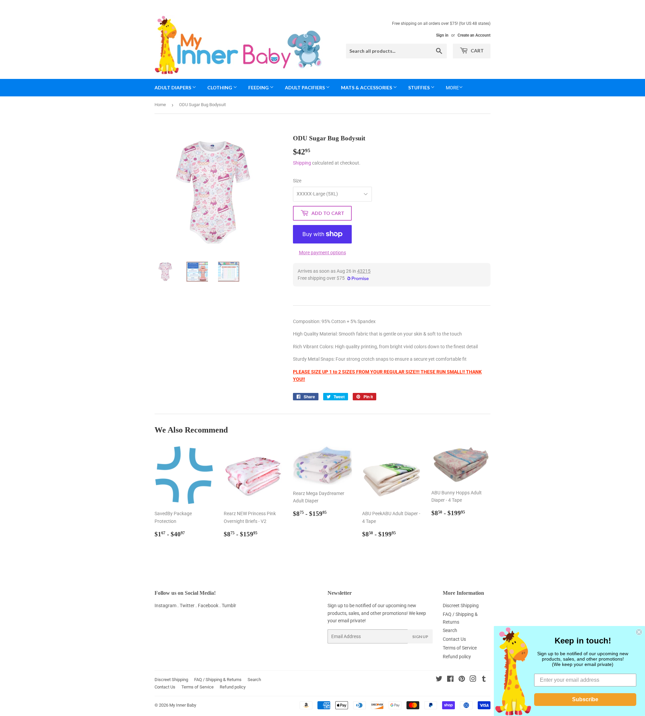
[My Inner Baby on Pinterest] (461, 679)
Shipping (302, 163)
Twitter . (189, 605)
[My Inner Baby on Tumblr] (484, 679)
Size (297, 180)
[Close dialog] (639, 632)
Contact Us (454, 639)
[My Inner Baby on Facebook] (450, 679)
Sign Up (420, 636)
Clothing (220, 87)
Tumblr (229, 605)
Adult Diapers (173, 87)
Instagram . (167, 605)
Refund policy (457, 656)
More (452, 87)
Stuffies (419, 87)
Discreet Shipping (461, 605)
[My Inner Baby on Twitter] (439, 679)
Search (450, 630)
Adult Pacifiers (305, 87)
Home (160, 104)
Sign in (442, 35)
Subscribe (585, 699)
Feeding (259, 87)
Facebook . (210, 605)
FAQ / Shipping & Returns (218, 679)
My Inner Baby (182, 705)
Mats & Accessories (367, 87)
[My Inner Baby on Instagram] (473, 679)
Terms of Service (460, 648)
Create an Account (474, 35)
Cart (477, 50)
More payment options (322, 252)
